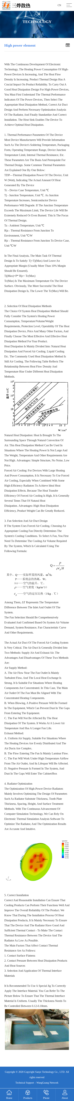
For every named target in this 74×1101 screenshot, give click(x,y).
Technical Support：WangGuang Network (36, 1082)
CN (59, 5)
